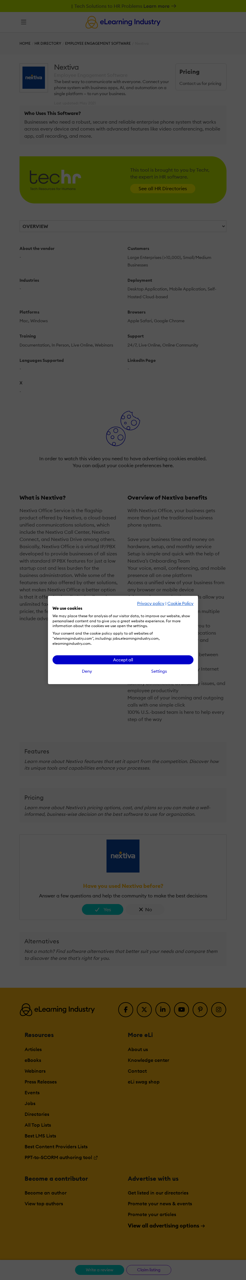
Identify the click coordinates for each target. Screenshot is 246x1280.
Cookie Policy (180, 603)
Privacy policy (150, 603)
